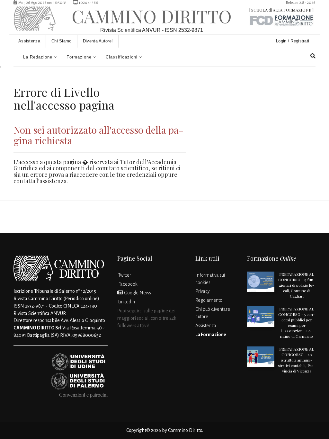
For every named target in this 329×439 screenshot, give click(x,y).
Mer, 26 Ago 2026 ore (42, 3)
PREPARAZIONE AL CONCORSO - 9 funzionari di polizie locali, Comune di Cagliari (296, 285)
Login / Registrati (293, 41)
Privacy (202, 291)
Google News (137, 292)
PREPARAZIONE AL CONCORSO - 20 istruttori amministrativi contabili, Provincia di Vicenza (297, 359)
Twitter (124, 275)
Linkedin (126, 301)
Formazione (79, 57)
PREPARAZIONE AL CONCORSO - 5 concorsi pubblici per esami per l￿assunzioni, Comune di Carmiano (296, 322)
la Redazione (37, 57)
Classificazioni (122, 57)
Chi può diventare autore (212, 313)
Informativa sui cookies (210, 279)
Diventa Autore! (98, 41)
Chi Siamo (61, 41)
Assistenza (29, 41)
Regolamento (208, 300)
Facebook (127, 284)
